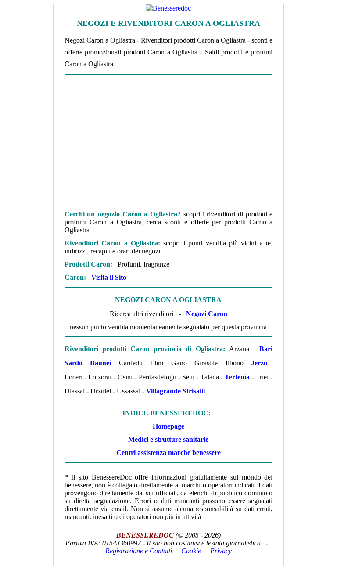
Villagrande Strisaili (175, 391)
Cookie (191, 551)
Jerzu (259, 363)
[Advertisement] (168, 139)
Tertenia (237, 377)
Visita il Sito (108, 277)
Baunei (100, 363)
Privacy (221, 551)
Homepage (168, 426)
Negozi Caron (206, 313)
